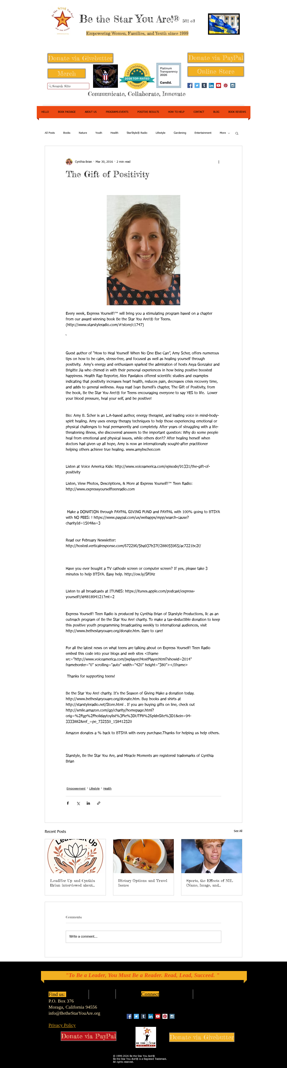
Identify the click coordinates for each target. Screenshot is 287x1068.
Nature (83, 133)
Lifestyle (160, 133)
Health (114, 133)
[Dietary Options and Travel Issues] (143, 856)
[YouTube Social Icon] (218, 85)
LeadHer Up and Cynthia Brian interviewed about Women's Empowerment (72, 882)
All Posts (50, 133)
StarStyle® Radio (137, 133)
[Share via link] (99, 803)
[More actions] (218, 161)
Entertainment (203, 133)
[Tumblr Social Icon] (204, 85)
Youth (98, 133)
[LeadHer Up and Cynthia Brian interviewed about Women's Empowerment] (75, 856)
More (223, 133)
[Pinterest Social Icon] (225, 85)
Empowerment (76, 788)
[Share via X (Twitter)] (78, 803)
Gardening (180, 133)
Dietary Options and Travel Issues (142, 882)
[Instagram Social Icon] (232, 85)
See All (238, 831)
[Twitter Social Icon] (197, 85)
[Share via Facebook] (68, 803)
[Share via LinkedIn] (88, 803)
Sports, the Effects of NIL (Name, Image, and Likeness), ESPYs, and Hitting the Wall (209, 882)
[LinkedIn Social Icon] (211, 85)
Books (66, 133)
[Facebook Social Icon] (189, 85)
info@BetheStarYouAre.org (74, 1013)
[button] (237, 133)
